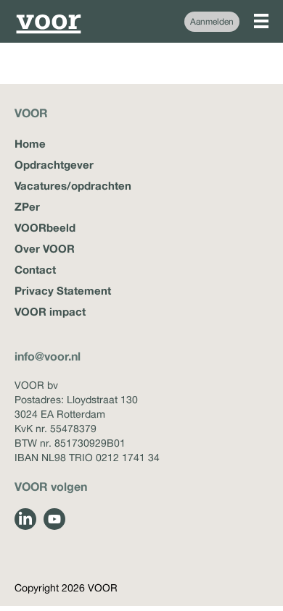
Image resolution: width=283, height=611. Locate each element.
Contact (35, 269)
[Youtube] (54, 519)
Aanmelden (212, 22)
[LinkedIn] (25, 519)
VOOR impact (50, 311)
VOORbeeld (45, 227)
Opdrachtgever (54, 164)
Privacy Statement (63, 290)
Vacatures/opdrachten (73, 185)
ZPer (27, 206)
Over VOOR (45, 248)
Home (30, 143)
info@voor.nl (48, 356)
